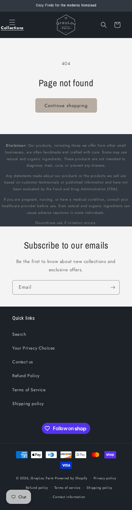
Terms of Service (29, 390)
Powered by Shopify (71, 478)
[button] (12, 25)
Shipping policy (28, 403)
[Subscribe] (112, 287)
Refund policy (37, 487)
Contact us (22, 362)
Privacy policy (105, 478)
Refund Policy (26, 376)
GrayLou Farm (42, 478)
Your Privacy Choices (33, 348)
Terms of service (67, 487)
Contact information (69, 496)
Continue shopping (66, 105)
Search (19, 334)
